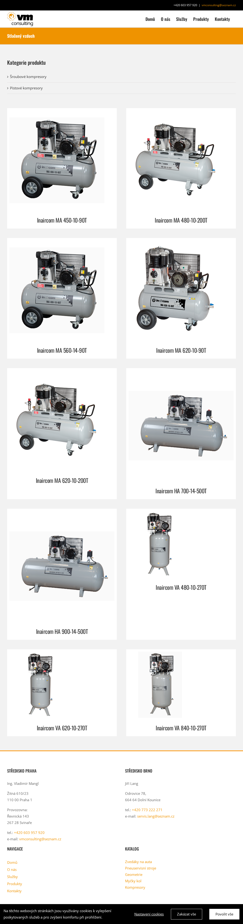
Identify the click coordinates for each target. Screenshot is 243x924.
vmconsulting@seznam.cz (219, 5)
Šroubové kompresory (28, 76)
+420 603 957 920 (29, 832)
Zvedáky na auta (138, 861)
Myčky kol (133, 880)
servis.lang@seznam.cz (155, 816)
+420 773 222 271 (147, 809)
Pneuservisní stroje (140, 868)
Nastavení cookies (149, 914)
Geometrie (133, 874)
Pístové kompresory (26, 88)
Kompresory (135, 887)
